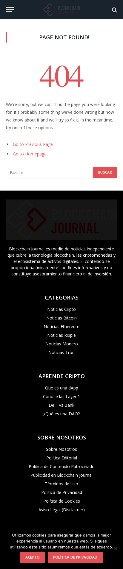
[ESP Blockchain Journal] (61, 9)
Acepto (32, 557)
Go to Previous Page (33, 144)
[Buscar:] (50, 172)
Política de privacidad (75, 557)
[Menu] (10, 9)
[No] (116, 548)
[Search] (114, 9)
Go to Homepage (30, 154)
